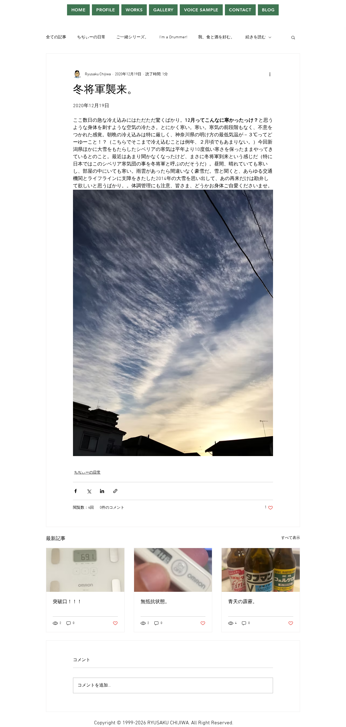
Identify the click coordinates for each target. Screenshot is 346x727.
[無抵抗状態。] (173, 570)
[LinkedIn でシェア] (102, 491)
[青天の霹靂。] (261, 570)
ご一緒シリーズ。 (132, 37)
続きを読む (255, 37)
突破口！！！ (67, 602)
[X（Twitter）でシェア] (88, 491)
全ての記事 (56, 37)
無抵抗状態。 (155, 602)
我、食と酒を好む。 (216, 37)
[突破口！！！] (85, 570)
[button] (293, 37)
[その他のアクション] (270, 74)
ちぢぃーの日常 (91, 37)
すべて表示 (290, 538)
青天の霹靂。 (242, 602)
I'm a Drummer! (173, 37)
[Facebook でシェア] (75, 491)
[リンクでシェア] (115, 491)
